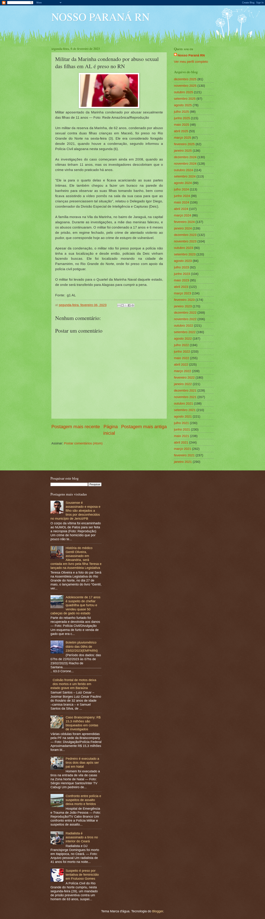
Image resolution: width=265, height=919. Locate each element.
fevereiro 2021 (184, 455)
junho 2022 (182, 351)
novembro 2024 (185, 163)
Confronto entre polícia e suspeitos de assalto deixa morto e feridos (83, 800)
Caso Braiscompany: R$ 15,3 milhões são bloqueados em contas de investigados (83, 723)
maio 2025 (181, 124)
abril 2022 (181, 364)
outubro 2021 (183, 403)
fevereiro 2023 (184, 300)
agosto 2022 (183, 338)
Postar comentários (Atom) (83, 443)
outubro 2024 (183, 170)
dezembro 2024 (185, 157)
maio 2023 (181, 280)
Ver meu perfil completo (191, 61)
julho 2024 (181, 189)
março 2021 (182, 449)
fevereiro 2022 (184, 377)
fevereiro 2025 (184, 144)
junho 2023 (182, 274)
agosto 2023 (183, 261)
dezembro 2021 (185, 390)
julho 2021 (181, 423)
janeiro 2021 (183, 462)
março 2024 (182, 215)
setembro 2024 (185, 176)
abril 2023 (181, 287)
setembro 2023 (185, 254)
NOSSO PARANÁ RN (100, 16)
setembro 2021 (185, 410)
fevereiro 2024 (184, 222)
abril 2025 (181, 131)
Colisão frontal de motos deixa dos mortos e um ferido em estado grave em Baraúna (73, 684)
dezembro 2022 (185, 312)
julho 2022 (181, 345)
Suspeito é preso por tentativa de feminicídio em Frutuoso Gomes (82, 874)
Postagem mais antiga (144, 426)
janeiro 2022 (183, 384)
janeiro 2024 (183, 228)
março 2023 (182, 293)
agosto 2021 (183, 416)
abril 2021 (181, 442)
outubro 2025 (183, 92)
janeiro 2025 (183, 150)
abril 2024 (181, 209)
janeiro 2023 (183, 306)
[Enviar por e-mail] (119, 305)
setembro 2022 (185, 332)
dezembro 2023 (185, 235)
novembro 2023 (185, 241)
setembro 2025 (185, 98)
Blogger (157, 911)
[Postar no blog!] (122, 305)
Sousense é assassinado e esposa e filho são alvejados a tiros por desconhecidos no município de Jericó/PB (75, 510)
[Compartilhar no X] (126, 305)
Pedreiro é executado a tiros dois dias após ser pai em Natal (82, 762)
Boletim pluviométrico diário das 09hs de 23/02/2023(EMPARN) (82, 646)
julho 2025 (181, 111)
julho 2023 (181, 267)
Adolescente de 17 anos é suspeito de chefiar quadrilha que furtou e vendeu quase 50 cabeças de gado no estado (75, 605)
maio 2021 (181, 436)
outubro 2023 (183, 248)
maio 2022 (181, 358)
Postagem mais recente (75, 426)
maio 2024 (181, 202)
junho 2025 (182, 118)
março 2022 (182, 371)
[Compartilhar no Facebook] (129, 305)
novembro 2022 (185, 319)
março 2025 (182, 137)
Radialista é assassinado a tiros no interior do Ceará (82, 837)
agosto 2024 (183, 183)
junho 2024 (182, 196)
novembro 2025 (185, 85)
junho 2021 (182, 429)
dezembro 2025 (185, 79)
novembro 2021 (185, 397)
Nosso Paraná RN (191, 55)
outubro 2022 (183, 325)
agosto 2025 (183, 105)
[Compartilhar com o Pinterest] (132, 305)
